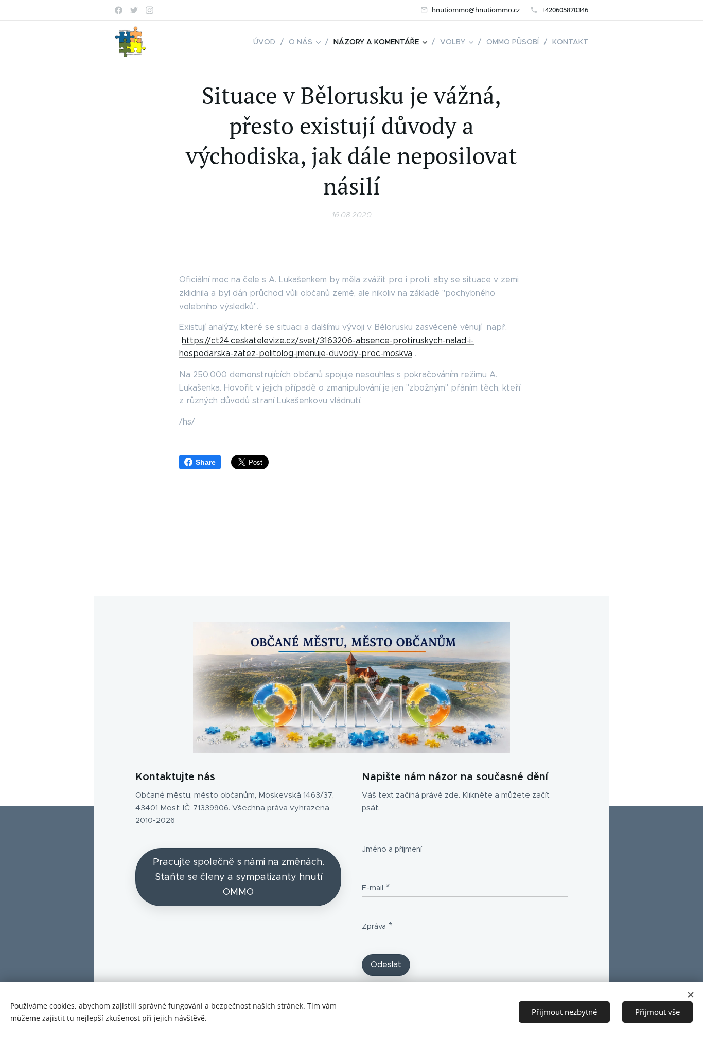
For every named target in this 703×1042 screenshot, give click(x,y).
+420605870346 (564, 9)
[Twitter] (134, 10)
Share (206, 462)
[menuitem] (267, 42)
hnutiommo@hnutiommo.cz (476, 9)
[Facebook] (118, 10)
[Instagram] (149, 10)
